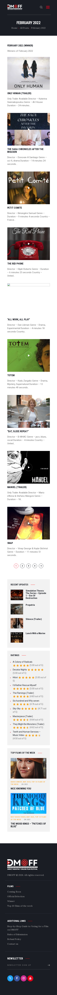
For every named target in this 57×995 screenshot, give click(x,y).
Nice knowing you (21, 788)
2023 (24, 784)
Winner (11, 901)
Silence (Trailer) (34, 619)
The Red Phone (15, 263)
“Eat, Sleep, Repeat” (18, 431)
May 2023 (27, 782)
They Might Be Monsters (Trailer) (28, 724)
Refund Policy (14, 939)
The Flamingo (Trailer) (23, 693)
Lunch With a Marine (35, 633)
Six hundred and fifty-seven (26, 701)
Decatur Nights (20, 669)
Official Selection (15, 896)
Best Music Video (18, 817)
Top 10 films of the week (20, 906)
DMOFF (11, 875)
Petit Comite (14, 207)
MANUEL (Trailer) (17, 487)
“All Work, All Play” (18, 319)
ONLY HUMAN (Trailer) (19, 93)
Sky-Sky (17, 708)
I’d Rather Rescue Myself (24, 685)
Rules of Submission (17, 934)
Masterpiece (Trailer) (23, 716)
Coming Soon (14, 891)
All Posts (24, 28)
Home (14, 28)
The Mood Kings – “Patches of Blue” (28, 825)
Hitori (15, 677)
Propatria (30, 605)
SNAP (10, 543)
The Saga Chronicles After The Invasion (25, 150)
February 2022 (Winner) (20, 45)
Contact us (12, 944)
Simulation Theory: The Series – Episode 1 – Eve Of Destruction (36, 594)
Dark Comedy (16, 782)
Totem (11, 375)
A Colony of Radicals (22, 662)
